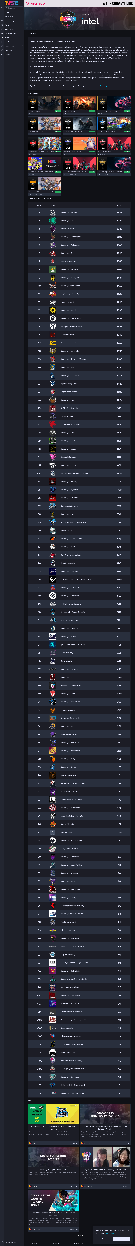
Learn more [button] (109, 1233)
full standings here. (105, 86)
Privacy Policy (78, 1243)
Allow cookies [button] (122, 1239)
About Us (34, 1243)
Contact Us (56, 1243)
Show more (79, 1235)
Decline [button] (104, 1239)
